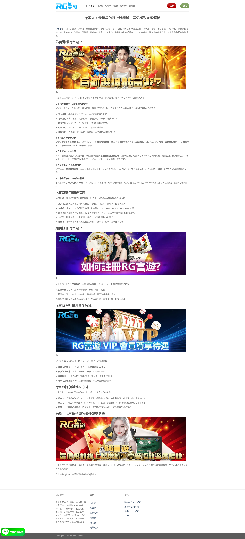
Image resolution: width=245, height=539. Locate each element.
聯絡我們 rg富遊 (131, 511)
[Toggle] (120, 502)
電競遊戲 (132, 6)
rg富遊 (91, 6)
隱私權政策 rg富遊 (132, 502)
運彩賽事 (123, 6)
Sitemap (128, 515)
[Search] (86, 5)
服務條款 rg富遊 (131, 506)
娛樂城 (100, 6)
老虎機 (115, 6)
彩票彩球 (108, 6)
